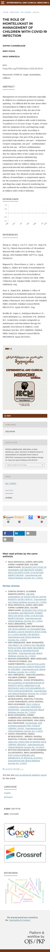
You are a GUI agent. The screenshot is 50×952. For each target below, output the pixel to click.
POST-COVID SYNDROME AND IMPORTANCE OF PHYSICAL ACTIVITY (25, 756)
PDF (8, 416)
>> (22, 769)
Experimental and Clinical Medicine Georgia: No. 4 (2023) (24, 762)
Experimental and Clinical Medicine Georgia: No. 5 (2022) (25, 576)
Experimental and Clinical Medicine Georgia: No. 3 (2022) (27, 692)
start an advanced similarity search (31, 775)
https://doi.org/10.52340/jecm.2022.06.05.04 (23, 68)
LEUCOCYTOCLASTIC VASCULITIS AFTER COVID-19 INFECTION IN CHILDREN (26, 667)
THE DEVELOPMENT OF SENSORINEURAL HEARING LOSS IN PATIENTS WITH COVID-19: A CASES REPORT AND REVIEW (27, 632)
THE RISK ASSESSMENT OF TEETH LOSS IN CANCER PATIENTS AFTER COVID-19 (27, 597)
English (7, 793)
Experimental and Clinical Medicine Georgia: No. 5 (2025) (27, 600)
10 (18, 769)
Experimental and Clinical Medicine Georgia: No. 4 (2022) (26, 670)
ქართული (8, 797)
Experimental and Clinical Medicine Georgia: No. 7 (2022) (26, 711)
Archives (14, 12)
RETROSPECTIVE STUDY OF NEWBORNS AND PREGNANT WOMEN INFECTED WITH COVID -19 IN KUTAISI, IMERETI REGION (27, 571)
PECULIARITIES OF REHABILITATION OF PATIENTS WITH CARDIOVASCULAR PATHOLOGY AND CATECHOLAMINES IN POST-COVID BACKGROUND (26, 686)
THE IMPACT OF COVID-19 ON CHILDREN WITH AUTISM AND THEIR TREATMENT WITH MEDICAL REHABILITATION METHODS (26, 649)
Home (5, 12)
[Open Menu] (2, 2)
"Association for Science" (20, 920)
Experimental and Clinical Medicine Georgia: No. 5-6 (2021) (26, 745)
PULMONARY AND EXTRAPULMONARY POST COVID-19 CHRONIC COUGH (25, 726)
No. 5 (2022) (26, 12)
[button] (8, 533)
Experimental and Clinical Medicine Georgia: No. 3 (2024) (25, 729)
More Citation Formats (17, 465)
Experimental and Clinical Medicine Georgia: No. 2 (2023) (25, 654)
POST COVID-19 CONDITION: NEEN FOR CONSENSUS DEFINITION (24, 707)
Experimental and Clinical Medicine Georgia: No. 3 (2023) (24, 638)
